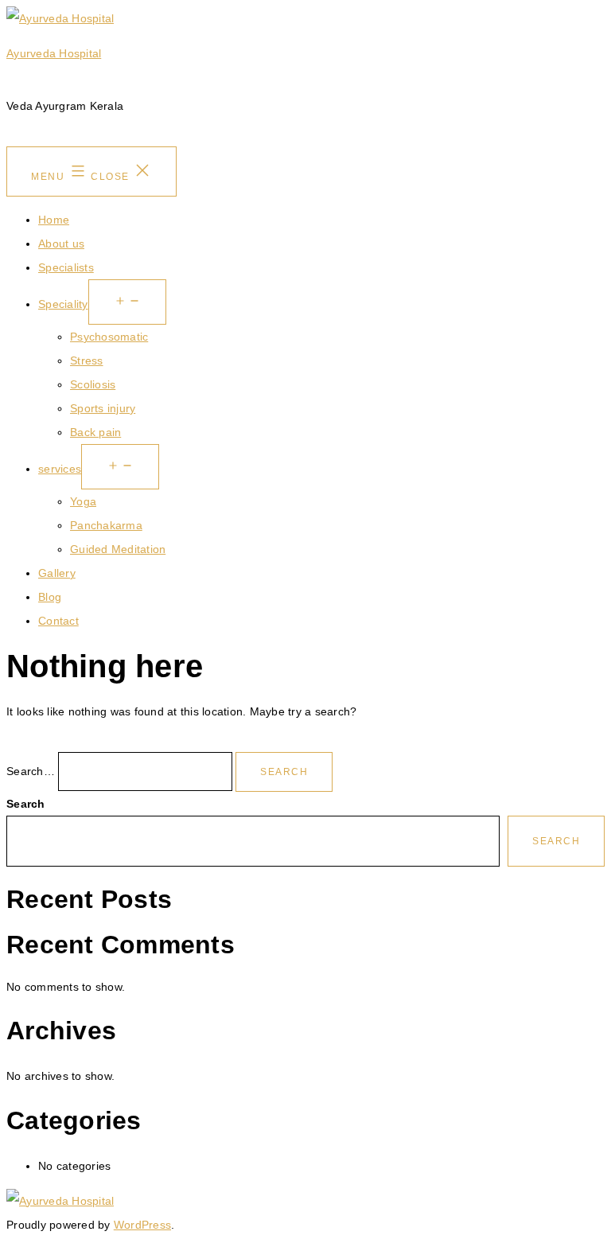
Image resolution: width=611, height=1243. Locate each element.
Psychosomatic (109, 336)
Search (25, 803)
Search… (30, 771)
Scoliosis (92, 384)
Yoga (83, 501)
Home (53, 219)
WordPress (142, 1224)
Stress (86, 360)
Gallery (57, 573)
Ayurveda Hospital (53, 53)
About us (61, 243)
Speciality (63, 304)
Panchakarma (106, 525)
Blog (49, 596)
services (59, 468)
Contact (58, 620)
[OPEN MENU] (127, 302)
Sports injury (102, 408)
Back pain (95, 432)
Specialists (66, 267)
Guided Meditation (117, 549)
